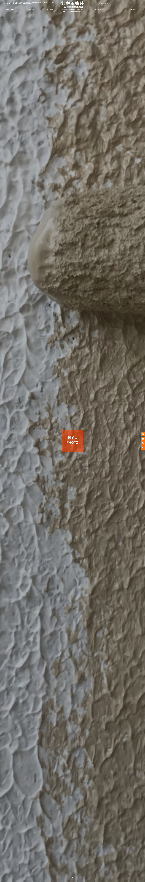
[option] (30, 3)
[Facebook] (129, 3)
